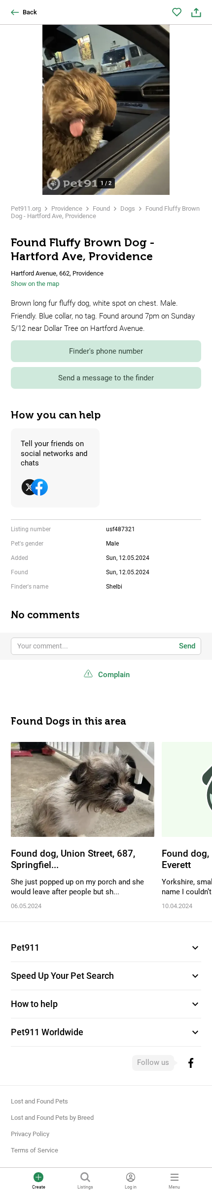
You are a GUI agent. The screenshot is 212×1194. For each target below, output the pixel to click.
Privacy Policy (30, 1134)
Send (187, 646)
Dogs (127, 208)
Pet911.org (26, 208)
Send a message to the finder (106, 377)
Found (101, 208)
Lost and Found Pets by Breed (52, 1117)
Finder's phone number (106, 351)
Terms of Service (34, 1150)
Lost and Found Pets (39, 1101)
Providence (66, 208)
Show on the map (35, 283)
